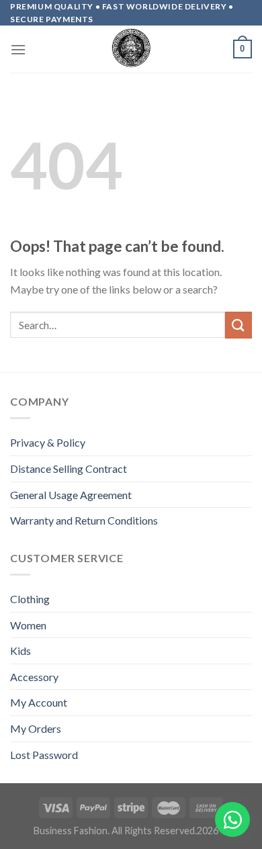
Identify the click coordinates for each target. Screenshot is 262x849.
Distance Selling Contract (68, 468)
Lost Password (44, 754)
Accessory (34, 676)
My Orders (35, 728)
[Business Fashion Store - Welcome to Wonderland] (131, 49)
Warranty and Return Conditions (84, 520)
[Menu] (18, 49)
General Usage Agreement (71, 494)
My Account (38, 702)
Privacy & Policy (47, 442)
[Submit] (238, 325)
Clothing (30, 598)
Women (28, 625)
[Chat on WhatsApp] (232, 819)
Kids (20, 650)
